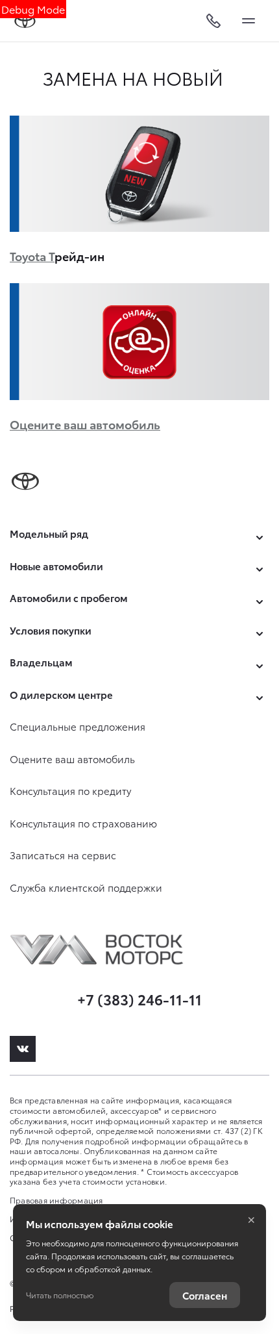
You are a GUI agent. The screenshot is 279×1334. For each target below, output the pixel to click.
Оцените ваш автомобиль (85, 424)
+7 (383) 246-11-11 (139, 998)
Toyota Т (32, 255)
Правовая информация (56, 1199)
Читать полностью (59, 1294)
